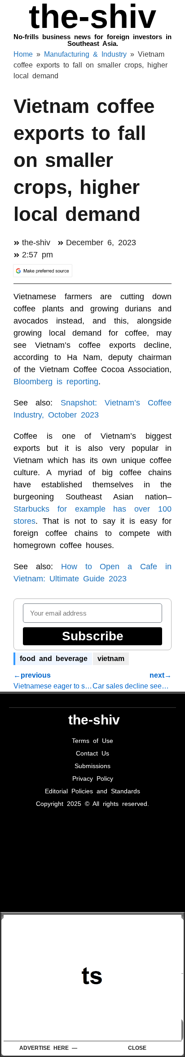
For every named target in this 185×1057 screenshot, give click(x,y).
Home (23, 54)
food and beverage (54, 658)
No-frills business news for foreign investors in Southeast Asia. (92, 40)
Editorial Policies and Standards (92, 791)
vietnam (110, 658)
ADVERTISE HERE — (48, 1048)
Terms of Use (92, 740)
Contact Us (92, 753)
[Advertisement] (94, 978)
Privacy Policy (92, 778)
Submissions (92, 765)
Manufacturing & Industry (85, 54)
